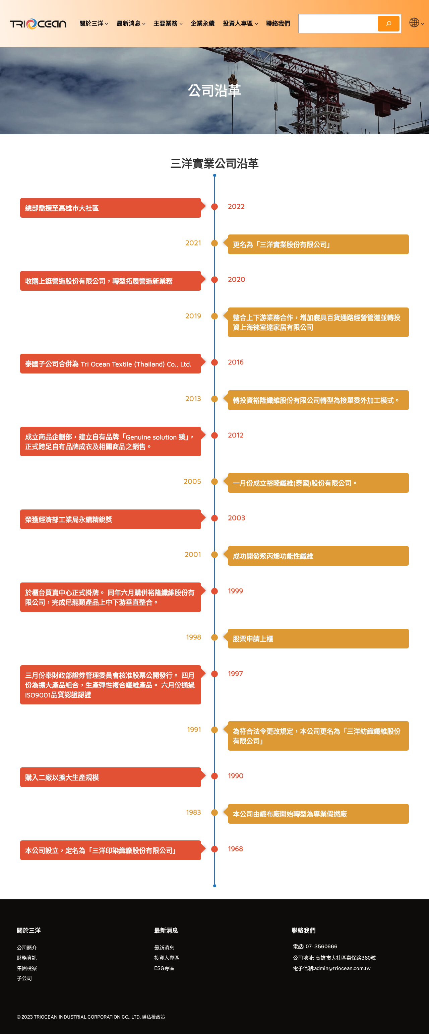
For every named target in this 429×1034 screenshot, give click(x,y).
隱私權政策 (153, 1017)
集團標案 (27, 968)
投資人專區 (166, 958)
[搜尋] (389, 23)
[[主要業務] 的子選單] (181, 23)
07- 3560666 (321, 946)
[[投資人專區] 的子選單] (256, 23)
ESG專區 (164, 968)
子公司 (24, 978)
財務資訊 (27, 958)
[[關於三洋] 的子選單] (107, 23)
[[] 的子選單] (423, 23)
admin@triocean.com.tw (342, 968)
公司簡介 (27, 948)
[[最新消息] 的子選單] (144, 23)
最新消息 (164, 948)
